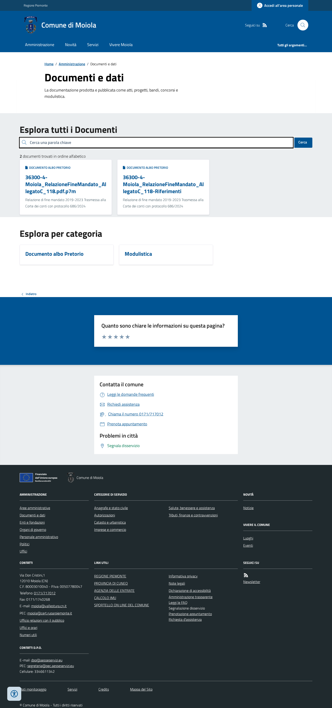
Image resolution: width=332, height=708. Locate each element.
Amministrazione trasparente (191, 597)
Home (49, 64)
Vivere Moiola (121, 45)
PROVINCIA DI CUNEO (111, 583)
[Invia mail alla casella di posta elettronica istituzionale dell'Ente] (49, 606)
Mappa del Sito (141, 689)
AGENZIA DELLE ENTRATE (114, 590)
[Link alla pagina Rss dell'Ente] (246, 575)
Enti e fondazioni (32, 522)
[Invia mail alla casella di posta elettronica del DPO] (46, 660)
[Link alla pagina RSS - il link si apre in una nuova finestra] (264, 25)
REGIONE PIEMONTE (110, 576)
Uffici (23, 551)
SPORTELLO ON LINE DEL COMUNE (121, 605)
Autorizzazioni (104, 515)
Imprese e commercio (110, 529)
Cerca (302, 142)
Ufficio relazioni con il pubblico (42, 620)
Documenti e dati (32, 515)
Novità (70, 45)
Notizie (248, 508)
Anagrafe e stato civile (111, 508)
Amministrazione (39, 45)
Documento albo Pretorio (49, 167)
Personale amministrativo (39, 536)
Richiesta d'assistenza (185, 619)
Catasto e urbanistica (110, 522)
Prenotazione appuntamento (190, 614)
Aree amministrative (35, 508)
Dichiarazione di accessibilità (190, 590)
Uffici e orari (28, 627)
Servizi (92, 45)
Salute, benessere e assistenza (192, 508)
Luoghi (248, 538)
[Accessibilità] (14, 693)
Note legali (177, 583)
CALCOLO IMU (105, 597)
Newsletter (251, 581)
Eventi (248, 545)
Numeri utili (28, 635)
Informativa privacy (183, 576)
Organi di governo (33, 529)
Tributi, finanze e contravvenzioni (193, 515)
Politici (24, 544)
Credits (103, 689)
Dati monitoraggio (33, 689)
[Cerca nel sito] (301, 25)
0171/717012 (45, 593)
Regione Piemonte (36, 5)
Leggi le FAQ (178, 602)
